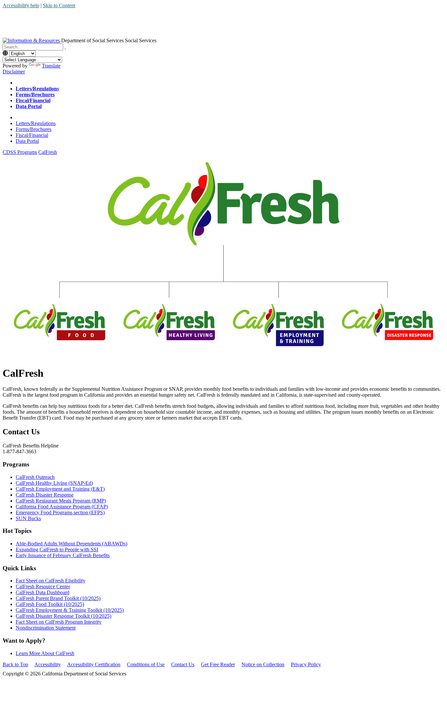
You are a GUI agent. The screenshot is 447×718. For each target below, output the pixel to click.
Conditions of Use (146, 664)
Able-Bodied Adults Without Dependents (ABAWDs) (71, 543)
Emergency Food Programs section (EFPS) (60, 512)
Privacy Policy (306, 664)
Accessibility (47, 664)
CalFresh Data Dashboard (42, 592)
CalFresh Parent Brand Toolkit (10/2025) (58, 598)
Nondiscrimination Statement (46, 628)
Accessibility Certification (93, 664)
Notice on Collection (262, 664)
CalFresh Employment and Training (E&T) (60, 489)
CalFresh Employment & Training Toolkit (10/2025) (70, 610)
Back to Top (15, 664)
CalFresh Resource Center (43, 586)
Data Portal (27, 141)
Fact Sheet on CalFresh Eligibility (50, 580)
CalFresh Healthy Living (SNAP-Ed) (54, 483)
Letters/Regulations (36, 123)
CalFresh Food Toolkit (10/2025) (50, 604)
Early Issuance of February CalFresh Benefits (63, 555)
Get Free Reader (218, 664)
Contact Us (182, 664)
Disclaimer (14, 71)
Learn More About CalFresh (45, 653)
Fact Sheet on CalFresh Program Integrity (58, 622)
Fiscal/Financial (32, 135)
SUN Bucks (28, 518)
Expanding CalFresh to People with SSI (57, 549)
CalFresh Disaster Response (45, 495)
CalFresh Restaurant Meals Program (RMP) (61, 500)
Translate (51, 65)
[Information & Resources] (31, 40)
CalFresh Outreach (35, 477)
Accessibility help (21, 5)
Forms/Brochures (33, 129)
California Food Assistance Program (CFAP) (62, 506)
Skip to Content (59, 5)
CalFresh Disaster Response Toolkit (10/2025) (63, 616)
